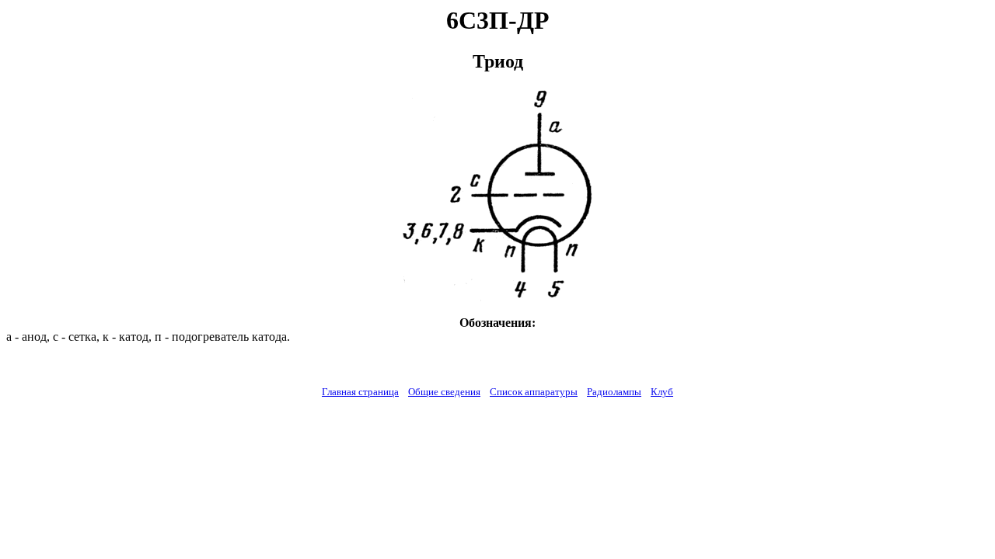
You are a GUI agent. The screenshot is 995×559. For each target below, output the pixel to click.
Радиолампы (614, 392)
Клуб (662, 392)
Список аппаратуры (534, 392)
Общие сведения (444, 392)
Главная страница (360, 392)
